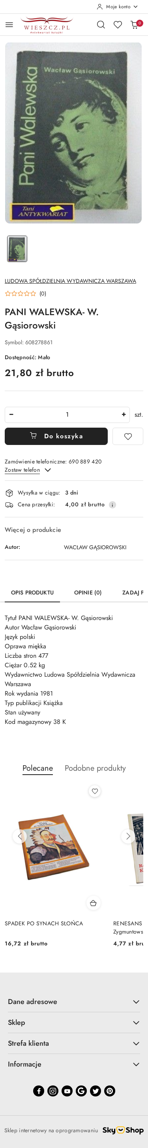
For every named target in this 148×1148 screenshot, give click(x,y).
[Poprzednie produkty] (20, 836)
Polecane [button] (37, 768)
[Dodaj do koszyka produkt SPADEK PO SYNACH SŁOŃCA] (93, 903)
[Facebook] (38, 1090)
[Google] (81, 1090)
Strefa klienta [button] (28, 1043)
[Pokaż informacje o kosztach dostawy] (112, 504)
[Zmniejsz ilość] (11, 415)
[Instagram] (52, 1090)
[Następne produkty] (128, 836)
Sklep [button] (16, 1022)
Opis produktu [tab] (32, 592)
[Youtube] (67, 1090)
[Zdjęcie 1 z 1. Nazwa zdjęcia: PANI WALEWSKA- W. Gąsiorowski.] (17, 249)
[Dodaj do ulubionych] (127, 436)
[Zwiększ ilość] (123, 415)
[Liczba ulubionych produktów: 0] (117, 24)
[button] (25, 293)
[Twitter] (95, 1090)
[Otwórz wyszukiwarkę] (101, 24)
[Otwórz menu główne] (9, 24)
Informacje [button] (24, 1064)
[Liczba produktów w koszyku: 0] (134, 24)
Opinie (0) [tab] (88, 592)
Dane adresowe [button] (32, 1002)
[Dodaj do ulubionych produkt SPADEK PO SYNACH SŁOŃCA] (95, 791)
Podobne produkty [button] (95, 768)
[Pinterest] (109, 1090)
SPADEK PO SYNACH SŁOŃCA (44, 923)
